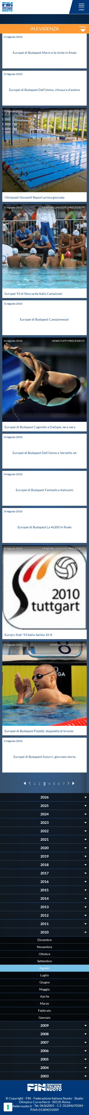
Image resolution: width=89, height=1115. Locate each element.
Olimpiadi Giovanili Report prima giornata (34, 197)
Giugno (44, 982)
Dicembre (44, 940)
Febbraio (44, 1010)
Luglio (44, 975)
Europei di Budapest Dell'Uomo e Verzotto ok (44, 453)
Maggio (44, 989)
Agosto (44, 968)
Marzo (44, 1003)
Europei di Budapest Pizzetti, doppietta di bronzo (39, 731)
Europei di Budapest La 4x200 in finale (44, 527)
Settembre (44, 961)
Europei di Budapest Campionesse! (44, 319)
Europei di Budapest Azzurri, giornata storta (44, 757)
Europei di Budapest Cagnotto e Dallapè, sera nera (40, 427)
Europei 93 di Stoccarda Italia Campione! (34, 294)
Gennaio (44, 1017)
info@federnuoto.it (18, 1106)
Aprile (44, 996)
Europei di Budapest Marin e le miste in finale (44, 52)
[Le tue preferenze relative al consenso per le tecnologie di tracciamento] (8, 1107)
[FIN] (38, 7)
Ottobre (44, 954)
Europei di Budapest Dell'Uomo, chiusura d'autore (44, 90)
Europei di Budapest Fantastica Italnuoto (44, 490)
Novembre (44, 947)
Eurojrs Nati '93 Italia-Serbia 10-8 (28, 635)
